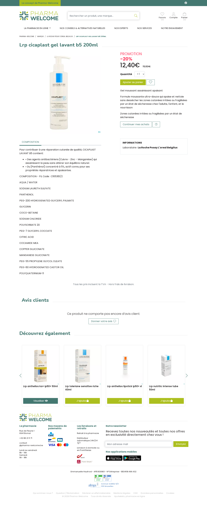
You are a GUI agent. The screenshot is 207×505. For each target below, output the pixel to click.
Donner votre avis (102, 321)
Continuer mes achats (136, 124)
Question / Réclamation (67, 493)
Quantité (126, 74)
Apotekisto (129, 496)
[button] (20, 375)
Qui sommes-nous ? (43, 493)
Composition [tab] (30, 142)
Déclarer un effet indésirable (96, 493)
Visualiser (39, 401)
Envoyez (181, 444)
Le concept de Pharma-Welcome (40, 3)
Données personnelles (152, 493)
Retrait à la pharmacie (88, 433)
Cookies (170, 493)
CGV (135, 493)
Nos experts (121, 28)
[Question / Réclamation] (156, 124)
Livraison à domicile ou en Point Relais (88, 449)
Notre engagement (172, 28)
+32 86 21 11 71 (25, 438)
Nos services (144, 28)
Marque (40, 36)
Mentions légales (122, 493)
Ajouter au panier (133, 82)
